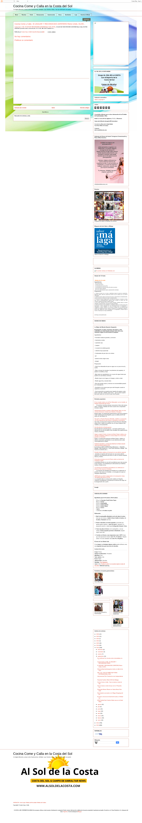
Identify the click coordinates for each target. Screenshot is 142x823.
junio (99, 709)
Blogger (80, 811)
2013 (97, 725)
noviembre (101, 651)
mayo (99, 711)
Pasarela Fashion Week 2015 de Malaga (108, 680)
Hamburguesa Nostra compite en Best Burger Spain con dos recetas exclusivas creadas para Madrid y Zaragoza (110, 411)
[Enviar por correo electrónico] (48, 32)
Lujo (76, 14)
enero (99, 720)
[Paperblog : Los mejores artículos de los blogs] (99, 735)
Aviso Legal (22, 802)
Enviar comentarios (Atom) (55, 112)
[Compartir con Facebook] (53, 32)
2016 (97, 645)
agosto (100, 704)
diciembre (100, 649)
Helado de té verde (100, 280)
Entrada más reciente (20, 108)
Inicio (53, 108)
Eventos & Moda (85, 14)
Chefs (31, 14)
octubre (100, 654)
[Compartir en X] (51, 32)
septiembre (101, 656)
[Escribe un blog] (50, 32)
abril (99, 713)
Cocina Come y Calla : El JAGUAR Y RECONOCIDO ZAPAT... (106, 662)
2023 (97, 638)
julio (99, 706)
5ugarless (65, 811)
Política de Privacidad (31, 802)
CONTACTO (16, 802)
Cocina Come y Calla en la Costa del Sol (42, 6)
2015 (97, 647)
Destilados (68, 14)
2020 (97, 643)
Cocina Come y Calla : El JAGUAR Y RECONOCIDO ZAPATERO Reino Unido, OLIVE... (35, 27)
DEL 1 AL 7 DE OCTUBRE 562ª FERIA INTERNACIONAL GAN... (107, 673)
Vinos (60, 14)
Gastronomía (51, 14)
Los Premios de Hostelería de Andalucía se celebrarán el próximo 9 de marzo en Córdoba (109, 468)
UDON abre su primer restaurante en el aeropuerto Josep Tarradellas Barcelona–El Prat (110, 476)
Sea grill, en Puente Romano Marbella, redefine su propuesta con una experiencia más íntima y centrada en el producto (110, 419)
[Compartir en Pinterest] (55, 32)
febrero (100, 718)
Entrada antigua (84, 108)
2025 (97, 636)
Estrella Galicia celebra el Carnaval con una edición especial (110, 452)
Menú (16, 14)
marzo (99, 715)
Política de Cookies (41, 802)
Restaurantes (40, 14)
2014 (97, 723)
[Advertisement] (52, 91)
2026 (97, 634)
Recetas (24, 14)
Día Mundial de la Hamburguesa (103, 427)
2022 (97, 640)
